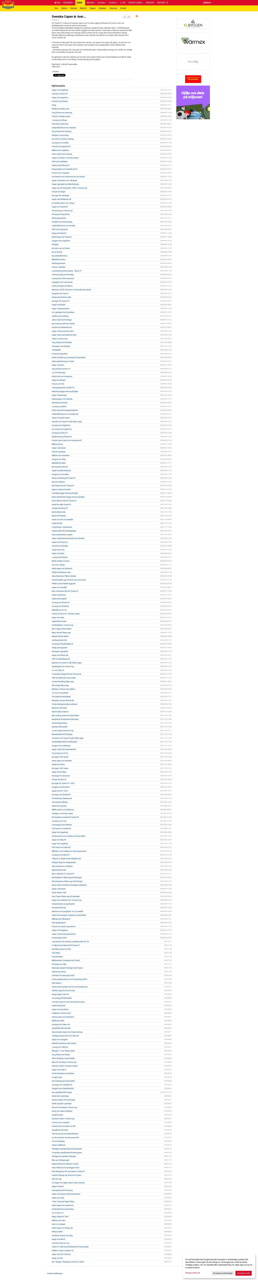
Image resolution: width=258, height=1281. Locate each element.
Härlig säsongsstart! (59, 648)
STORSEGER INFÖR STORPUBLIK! (64, 742)
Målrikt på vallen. (58, 1021)
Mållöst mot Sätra (58, 1220)
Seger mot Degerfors (60, 97)
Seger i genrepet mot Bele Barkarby (65, 184)
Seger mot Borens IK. (60, 542)
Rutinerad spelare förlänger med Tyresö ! (67, 968)
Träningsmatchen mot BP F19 (63, 388)
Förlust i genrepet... (59, 452)
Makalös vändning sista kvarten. (64, 1043)
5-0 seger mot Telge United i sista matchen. (68, 1183)
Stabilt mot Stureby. (59, 806)
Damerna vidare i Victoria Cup (63, 1119)
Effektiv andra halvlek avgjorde (64, 584)
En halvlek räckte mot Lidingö (63, 203)
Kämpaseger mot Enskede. (62, 399)
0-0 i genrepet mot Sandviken (63, 312)
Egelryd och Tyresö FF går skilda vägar (67, 663)
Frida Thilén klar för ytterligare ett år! (65, 1168)
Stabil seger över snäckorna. (63, 1205)
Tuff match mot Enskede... (62, 828)
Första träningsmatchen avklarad (64, 704)
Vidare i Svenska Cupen (61, 418)
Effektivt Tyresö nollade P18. (63, 1251)
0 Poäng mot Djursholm (61, 214)
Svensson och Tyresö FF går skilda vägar (67, 738)
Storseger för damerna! (61, 776)
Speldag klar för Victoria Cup (63, 666)
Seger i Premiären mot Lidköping (64, 180)
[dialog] (219, 1266)
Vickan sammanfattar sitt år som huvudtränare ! (70, 987)
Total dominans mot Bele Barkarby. (65, 1134)
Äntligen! (55, 244)
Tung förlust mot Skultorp (61, 131)
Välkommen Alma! (59, 972)
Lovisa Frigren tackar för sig (62, 731)
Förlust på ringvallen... (60, 354)
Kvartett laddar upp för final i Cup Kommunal (69, 580)
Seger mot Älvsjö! (58, 305)
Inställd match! (57, 1115)
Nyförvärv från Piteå (59, 708)
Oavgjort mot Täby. (59, 459)
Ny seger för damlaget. (60, 195)
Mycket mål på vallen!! (60, 636)
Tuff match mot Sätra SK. (61, 847)
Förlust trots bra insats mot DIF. (64, 1126)
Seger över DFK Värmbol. (61, 1254)
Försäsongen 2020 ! (59, 938)
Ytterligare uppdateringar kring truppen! (67, 1149)
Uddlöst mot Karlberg (60, 316)
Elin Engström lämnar (60, 467)
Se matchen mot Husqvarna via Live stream (68, 177)
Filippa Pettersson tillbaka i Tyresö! (65, 1164)
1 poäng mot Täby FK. (60, 1047)
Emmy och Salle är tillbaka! (62, 1111)
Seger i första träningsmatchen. (64, 934)
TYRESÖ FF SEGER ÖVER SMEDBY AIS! (66, 859)
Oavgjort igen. (57, 1077)
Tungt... (54, 105)
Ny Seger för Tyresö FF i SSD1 (63, 783)
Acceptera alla (243, 1273)
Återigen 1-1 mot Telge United (63, 1051)
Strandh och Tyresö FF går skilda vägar (67, 422)
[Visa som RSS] (137, 17)
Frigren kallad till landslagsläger (64, 531)
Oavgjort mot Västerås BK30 (63, 1088)
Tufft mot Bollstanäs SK (61, 659)
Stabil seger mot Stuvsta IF (62, 568)
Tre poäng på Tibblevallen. (62, 998)
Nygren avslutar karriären (61, 489)
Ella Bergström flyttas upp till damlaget (67, 877)
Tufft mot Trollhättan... (60, 162)
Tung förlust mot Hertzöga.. (62, 113)
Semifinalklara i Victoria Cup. (63, 625)
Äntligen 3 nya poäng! (60, 135)
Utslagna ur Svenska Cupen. (62, 813)
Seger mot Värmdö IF (60, 207)
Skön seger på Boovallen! (61, 629)
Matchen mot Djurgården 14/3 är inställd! (67, 911)
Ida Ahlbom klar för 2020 (61, 949)
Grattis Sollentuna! (59, 595)
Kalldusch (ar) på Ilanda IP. (62, 437)
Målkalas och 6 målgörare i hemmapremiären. (69, 851)
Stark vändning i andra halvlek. (63, 1058)
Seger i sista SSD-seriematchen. (64, 749)
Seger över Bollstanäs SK (61, 199)
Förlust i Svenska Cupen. (61, 116)
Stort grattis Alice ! (59, 923)
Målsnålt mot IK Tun (59, 610)
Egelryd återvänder (59, 870)
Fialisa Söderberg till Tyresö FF (64, 478)
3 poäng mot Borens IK (60, 602)
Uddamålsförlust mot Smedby (63, 226)
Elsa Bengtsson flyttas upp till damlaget (67, 881)
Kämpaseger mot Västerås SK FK (64, 169)
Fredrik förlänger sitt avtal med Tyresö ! (67, 1175)
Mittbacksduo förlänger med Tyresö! (66, 960)
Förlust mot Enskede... (60, 546)
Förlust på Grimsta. (59, 908)
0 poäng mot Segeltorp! (61, 425)
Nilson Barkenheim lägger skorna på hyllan (68, 497)
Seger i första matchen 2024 (63, 331)
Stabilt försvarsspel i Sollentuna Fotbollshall (69, 915)
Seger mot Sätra (58, 553)
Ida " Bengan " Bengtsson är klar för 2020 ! (68, 1262)
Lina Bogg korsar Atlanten (62, 825)
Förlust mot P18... (58, 384)
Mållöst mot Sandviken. (61, 455)
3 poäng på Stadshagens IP (62, 644)
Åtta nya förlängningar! (60, 1160)
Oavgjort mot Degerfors (61, 241)
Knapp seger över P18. (60, 994)
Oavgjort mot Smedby (60, 474)
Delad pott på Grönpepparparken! (65, 410)
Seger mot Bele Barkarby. (61, 471)
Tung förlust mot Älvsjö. (61, 1055)
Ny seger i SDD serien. (60, 757)
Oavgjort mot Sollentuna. (61, 746)
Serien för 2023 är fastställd (62, 520)
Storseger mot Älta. (59, 964)
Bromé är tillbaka (58, 482)
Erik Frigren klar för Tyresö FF (63, 486)
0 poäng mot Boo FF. (60, 433)
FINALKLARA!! (57, 1232)
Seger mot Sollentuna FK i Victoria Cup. (67, 900)
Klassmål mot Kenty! (59, 403)
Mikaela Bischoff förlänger (62, 734)
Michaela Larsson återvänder (63, 700)
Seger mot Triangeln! (60, 1039)
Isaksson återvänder (59, 727)
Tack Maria (56, 953)
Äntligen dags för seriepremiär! (64, 862)
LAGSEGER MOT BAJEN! (61, 1028)
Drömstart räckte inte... (60, 124)
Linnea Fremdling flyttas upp (63, 682)
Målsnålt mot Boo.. (59, 260)
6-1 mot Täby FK (58, 670)
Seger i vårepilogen (59, 395)
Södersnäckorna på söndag (63, 1209)
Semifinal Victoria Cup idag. (62, 1235)
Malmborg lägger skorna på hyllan (65, 391)
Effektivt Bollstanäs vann (61, 572)
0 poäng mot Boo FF (60, 94)
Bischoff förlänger (59, 516)
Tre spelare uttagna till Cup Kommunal (66, 674)
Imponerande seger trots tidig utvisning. (67, 1032)
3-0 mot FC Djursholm (60, 693)
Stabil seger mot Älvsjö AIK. (62, 1228)
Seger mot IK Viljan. (59, 772)
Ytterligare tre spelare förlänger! (64, 1156)
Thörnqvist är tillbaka (60, 802)
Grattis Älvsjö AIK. (59, 1006)
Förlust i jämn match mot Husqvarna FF (67, 440)
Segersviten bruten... (59, 621)
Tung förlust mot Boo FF (61, 369)
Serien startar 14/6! (59, 893)
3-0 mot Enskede (58, 1141)
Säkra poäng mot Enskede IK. (63, 1017)
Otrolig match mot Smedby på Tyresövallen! (68, 836)
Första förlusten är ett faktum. (63, 1073)
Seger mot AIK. (57, 1258)
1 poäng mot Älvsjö (59, 120)
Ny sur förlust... (57, 252)
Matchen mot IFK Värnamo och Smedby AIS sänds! (71, 290)
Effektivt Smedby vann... (61, 109)
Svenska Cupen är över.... (69, 16)
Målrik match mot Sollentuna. (63, 810)
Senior (79, 3)
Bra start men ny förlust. (61, 248)
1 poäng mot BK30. (59, 406)
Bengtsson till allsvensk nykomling (65, 719)
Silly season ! (57, 983)
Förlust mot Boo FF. (59, 780)
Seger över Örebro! (59, 1070)
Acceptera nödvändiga (222, 1273)
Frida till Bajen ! (57, 957)
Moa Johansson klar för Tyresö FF (65, 591)
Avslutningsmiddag (59, 723)
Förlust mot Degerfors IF (61, 146)
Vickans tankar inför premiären (63, 1100)
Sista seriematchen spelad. (62, 535)
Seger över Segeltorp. (60, 844)
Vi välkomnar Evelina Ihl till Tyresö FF (66, 945)
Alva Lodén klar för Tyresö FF (63, 874)
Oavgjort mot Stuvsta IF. (61, 787)
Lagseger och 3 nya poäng (62, 282)
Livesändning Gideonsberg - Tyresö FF (67, 271)
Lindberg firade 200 (59, 640)
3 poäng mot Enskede (60, 606)
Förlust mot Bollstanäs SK (62, 327)
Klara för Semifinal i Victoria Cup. (64, 1062)
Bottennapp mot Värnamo (62, 237)
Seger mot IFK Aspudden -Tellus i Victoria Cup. (70, 188)
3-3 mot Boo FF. (58, 1213)
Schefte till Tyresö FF (60, 508)
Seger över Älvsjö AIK (60, 655)
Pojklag (112, 3)
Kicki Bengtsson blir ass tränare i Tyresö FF (68, 1171)
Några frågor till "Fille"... (61, 1217)
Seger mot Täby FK (59, 840)
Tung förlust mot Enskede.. (62, 342)
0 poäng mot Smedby (60, 143)
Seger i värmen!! (58, 365)
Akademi (90, 3)
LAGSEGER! (56, 350)
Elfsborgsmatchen (59, 218)
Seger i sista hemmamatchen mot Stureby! (68, 538)
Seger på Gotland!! (59, 233)
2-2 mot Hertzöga (58, 373)
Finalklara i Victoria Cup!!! (61, 1013)
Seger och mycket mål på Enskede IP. (66, 1194)
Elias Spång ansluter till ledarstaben (65, 715)
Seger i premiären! (59, 448)
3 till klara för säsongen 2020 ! (63, 975)
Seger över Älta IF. (59, 1239)
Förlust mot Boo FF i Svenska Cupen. (66, 614)
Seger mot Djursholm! (60, 1009)
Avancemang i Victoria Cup (62, 211)
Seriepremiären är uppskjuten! (63, 904)
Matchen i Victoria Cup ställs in (63, 689)
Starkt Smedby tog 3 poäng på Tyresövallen (69, 357)
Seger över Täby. (58, 1198)
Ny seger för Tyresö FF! (61, 301)
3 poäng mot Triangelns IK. (62, 1085)
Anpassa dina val (192, 1273)
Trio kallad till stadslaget (61, 697)
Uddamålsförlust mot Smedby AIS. (65, 414)
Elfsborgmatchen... (59, 263)
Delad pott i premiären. (60, 1096)
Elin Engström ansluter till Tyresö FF (65, 817)
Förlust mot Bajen (58, 192)
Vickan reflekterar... (59, 1145)
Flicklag (101, 3)
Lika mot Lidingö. (58, 565)
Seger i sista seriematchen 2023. (64, 335)
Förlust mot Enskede (60, 101)
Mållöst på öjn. (57, 444)
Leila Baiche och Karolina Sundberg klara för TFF (70, 942)
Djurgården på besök (60, 1130)
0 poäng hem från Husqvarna (63, 278)
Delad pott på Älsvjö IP (60, 165)
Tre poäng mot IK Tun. (60, 753)
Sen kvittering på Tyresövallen (63, 1081)
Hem (58, 3)
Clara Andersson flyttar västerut (64, 576)
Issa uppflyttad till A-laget (62, 1092)
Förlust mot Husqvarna (60, 173)
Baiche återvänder (59, 512)
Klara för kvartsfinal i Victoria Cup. (65, 1107)
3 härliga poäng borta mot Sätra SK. (65, 1036)
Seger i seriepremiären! (60, 308)
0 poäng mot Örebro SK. (61, 1024)
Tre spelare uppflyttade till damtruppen (67, 1153)
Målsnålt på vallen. (59, 463)
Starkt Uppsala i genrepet (61, 1104)
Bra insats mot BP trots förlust (63, 324)
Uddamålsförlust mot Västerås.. (64, 128)
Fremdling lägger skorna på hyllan (65, 493)
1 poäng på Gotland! (60, 557)
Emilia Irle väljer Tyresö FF (61, 504)
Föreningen (67, 3)
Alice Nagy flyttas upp (60, 685)
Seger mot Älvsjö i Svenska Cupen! (65, 158)
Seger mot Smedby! (59, 587)
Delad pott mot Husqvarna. (62, 376)
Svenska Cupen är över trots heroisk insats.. (68, 1002)
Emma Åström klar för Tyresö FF (64, 501)
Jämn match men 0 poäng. (62, 154)
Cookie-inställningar (54, 1273)
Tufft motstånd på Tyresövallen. (64, 678)
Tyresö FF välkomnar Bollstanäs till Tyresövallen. (70, 1247)
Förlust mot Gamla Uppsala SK (64, 926)
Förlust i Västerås (58, 267)
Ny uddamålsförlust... (60, 256)
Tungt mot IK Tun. (58, 550)
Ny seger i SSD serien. (60, 768)
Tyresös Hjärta (135, 3)
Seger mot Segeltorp (60, 930)
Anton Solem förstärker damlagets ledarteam (69, 885)
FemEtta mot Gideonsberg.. (62, 222)
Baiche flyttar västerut (60, 712)
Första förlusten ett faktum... (63, 286)
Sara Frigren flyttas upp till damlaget (66, 896)
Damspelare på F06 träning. (62, 1190)
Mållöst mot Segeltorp (60, 150)
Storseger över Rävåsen (61, 346)
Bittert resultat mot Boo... (61, 561)
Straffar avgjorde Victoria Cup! (63, 991)
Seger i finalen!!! (58, 1186)
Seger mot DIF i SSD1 (60, 791)
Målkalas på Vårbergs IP (61, 919)
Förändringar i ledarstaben (62, 527)
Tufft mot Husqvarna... (60, 229)
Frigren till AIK (57, 523)
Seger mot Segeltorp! (60, 90)
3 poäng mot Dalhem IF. (61, 855)
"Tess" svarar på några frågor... (63, 1202)
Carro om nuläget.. (59, 1224)
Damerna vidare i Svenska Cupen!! (65, 1066)
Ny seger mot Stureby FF (61, 795)
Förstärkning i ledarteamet (62, 798)
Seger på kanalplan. (59, 599)
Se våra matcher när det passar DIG (65, 1137)
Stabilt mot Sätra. (58, 764)
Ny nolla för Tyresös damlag (63, 139)
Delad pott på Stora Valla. (61, 297)
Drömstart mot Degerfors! (62, 429)
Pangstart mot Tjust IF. (60, 293)
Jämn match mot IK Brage (62, 320)
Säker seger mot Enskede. (62, 761)
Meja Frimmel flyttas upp (61, 633)
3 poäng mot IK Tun (59, 821)
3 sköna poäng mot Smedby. (63, 275)
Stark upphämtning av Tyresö (63, 361)
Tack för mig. (57, 1179)
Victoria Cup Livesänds (60, 1122)
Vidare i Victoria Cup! (60, 339)
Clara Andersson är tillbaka (62, 866)
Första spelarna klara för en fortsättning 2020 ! (69, 979)
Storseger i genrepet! (60, 651)
